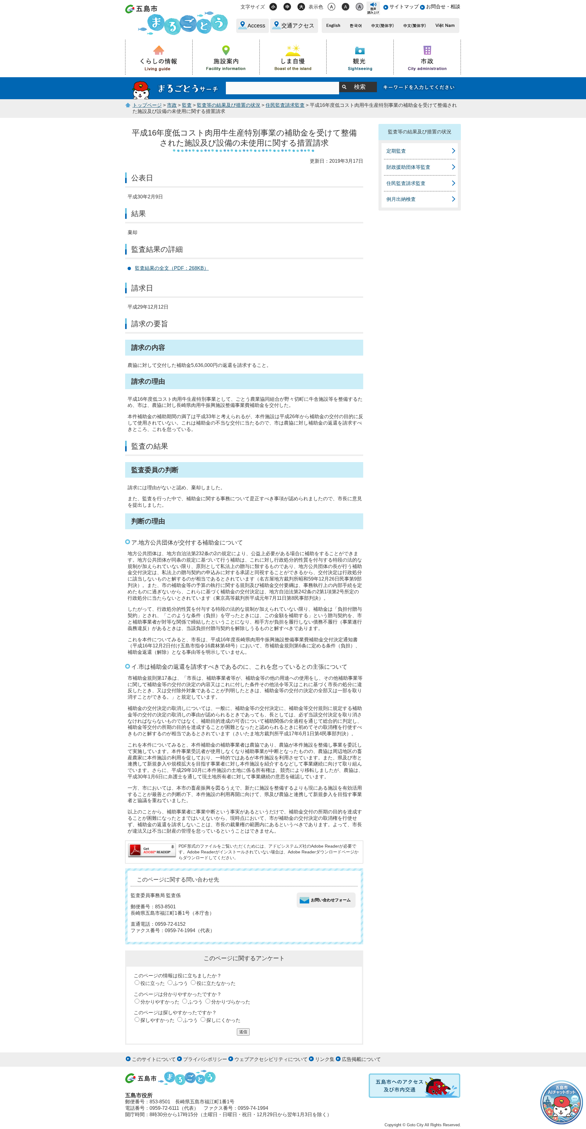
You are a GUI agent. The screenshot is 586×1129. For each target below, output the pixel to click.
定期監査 (396, 151)
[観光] (360, 57)
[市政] (427, 57)
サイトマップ (404, 6)
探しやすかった (157, 1020)
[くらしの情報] (159, 57)
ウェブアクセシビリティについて (271, 1059)
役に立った (152, 983)
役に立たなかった (216, 983)
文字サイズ (253, 6)
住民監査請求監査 (285, 105)
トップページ (147, 105)
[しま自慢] (293, 57)
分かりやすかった (159, 1001)
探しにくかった (223, 1020)
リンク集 (325, 1059)
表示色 (316, 6)
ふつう (180, 983)
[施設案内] (226, 57)
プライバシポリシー (205, 1059)
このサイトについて (154, 1059)
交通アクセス (297, 26)
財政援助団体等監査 (408, 167)
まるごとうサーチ (175, 88)
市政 (172, 105)
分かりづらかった (230, 1001)
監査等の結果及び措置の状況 (228, 105)
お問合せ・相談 (443, 6)
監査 (187, 105)
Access (256, 26)
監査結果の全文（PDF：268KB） (172, 268)
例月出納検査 (401, 199)
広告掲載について (361, 1059)
